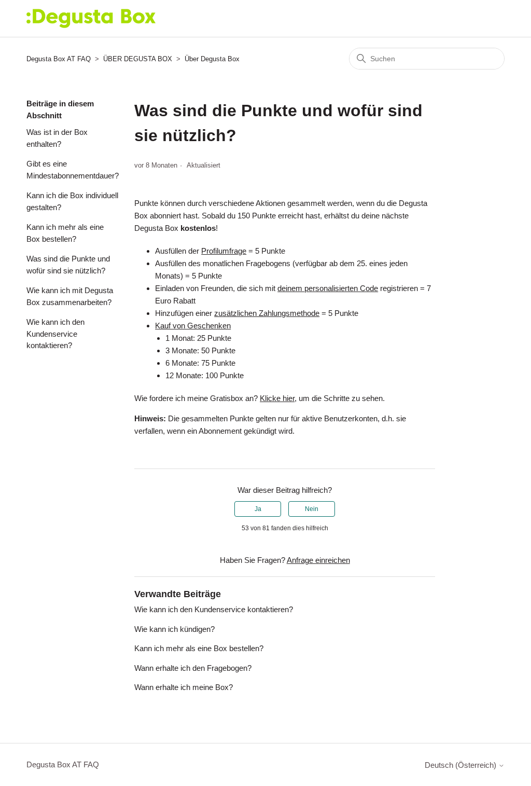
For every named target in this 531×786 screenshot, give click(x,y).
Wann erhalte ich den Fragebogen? (192, 668)
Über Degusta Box (212, 59)
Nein (311, 509)
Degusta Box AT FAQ (58, 59)
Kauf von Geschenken (193, 325)
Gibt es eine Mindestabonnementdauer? (72, 169)
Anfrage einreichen (318, 560)
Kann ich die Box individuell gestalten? (72, 201)
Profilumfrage (223, 250)
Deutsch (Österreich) (461, 765)
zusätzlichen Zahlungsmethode (266, 313)
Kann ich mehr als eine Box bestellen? (65, 233)
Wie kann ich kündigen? (174, 629)
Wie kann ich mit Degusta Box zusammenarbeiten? (69, 296)
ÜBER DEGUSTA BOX (137, 59)
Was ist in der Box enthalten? (57, 138)
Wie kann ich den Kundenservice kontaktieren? (55, 334)
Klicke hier (277, 398)
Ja (258, 509)
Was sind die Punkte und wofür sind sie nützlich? (68, 264)
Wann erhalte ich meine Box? (183, 687)
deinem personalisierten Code (327, 288)
